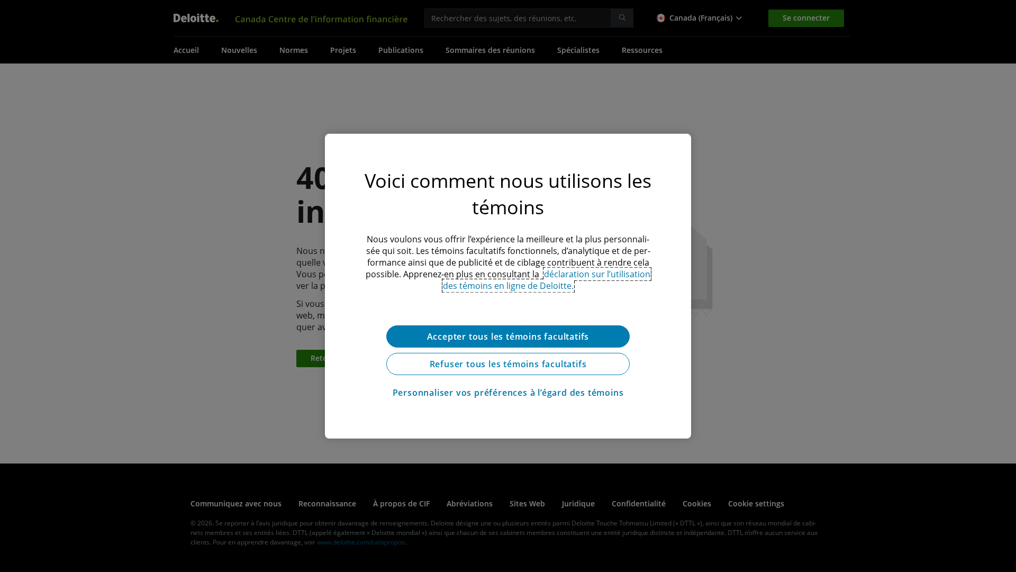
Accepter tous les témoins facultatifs (508, 336)
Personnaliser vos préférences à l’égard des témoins (508, 392)
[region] (508, 285)
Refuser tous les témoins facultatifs (508, 363)
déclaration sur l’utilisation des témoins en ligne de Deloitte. (547, 279)
